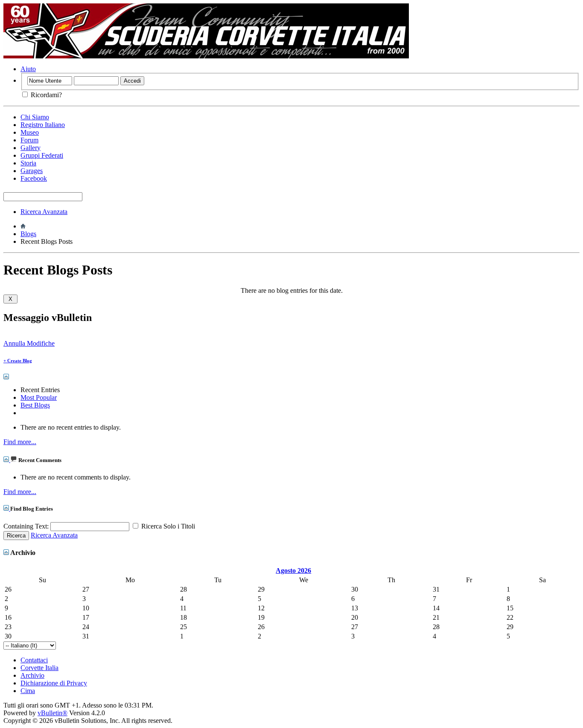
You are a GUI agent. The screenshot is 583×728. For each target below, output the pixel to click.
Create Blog (17, 360)
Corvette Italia (39, 667)
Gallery (30, 147)
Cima (27, 690)
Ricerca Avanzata (43, 211)
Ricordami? (45, 94)
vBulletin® (52, 712)
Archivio (32, 675)
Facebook (33, 178)
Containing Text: (26, 526)
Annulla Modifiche (29, 343)
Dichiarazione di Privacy (53, 683)
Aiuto (28, 68)
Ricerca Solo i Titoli (167, 526)
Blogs (28, 233)
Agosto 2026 (293, 570)
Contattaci (34, 660)
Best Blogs (35, 405)
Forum (29, 140)
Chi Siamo (34, 117)
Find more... (19, 441)
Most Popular (38, 397)
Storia (28, 163)
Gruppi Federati (41, 155)
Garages (31, 170)
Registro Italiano (42, 124)
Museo (29, 132)
